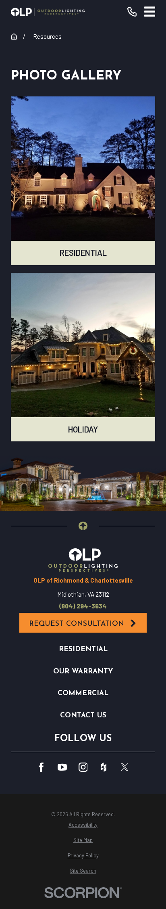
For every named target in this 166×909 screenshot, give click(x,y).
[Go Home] (14, 36)
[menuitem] (83, 825)
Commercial (83, 693)
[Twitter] (124, 767)
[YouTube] (62, 767)
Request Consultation (76, 624)
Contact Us (83, 715)
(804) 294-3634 (83, 606)
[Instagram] (83, 767)
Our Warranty (83, 671)
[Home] (48, 12)
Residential (83, 649)
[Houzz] (103, 767)
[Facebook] (41, 767)
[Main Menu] (150, 11)
